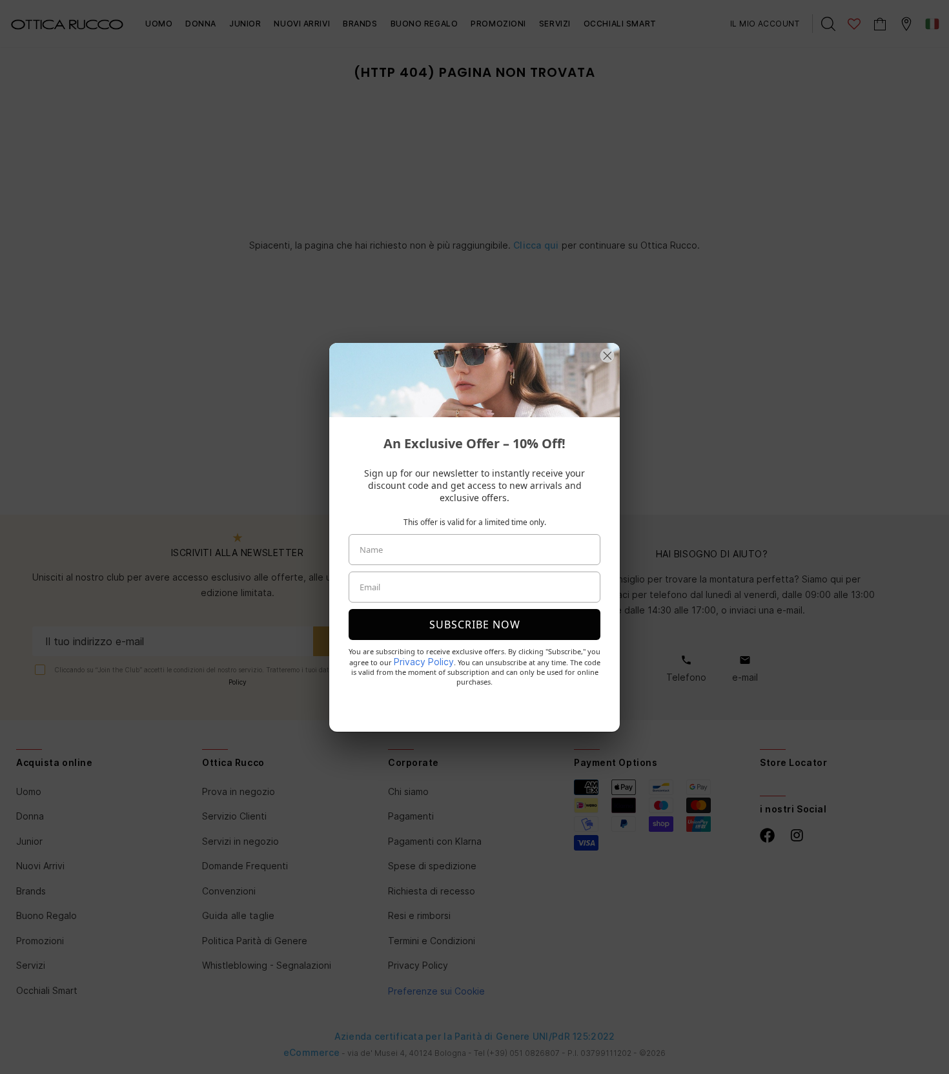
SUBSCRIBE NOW (474, 624)
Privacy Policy (424, 661)
